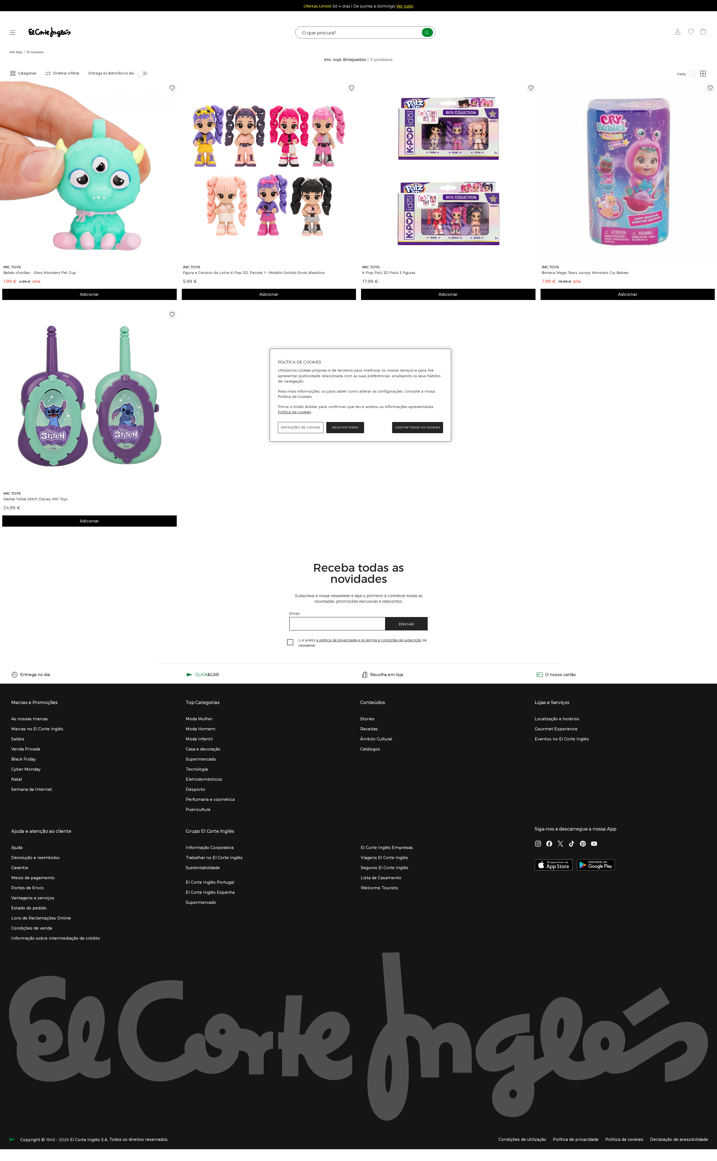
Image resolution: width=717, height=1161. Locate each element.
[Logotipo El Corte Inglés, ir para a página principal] (50, 32)
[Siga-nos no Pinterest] (582, 844)
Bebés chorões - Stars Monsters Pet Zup (39, 272)
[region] (360, 395)
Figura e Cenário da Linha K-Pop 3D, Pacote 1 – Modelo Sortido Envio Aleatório (254, 272)
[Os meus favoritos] (691, 32)
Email (294, 613)
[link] (89, 170)
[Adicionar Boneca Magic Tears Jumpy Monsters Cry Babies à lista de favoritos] (710, 88)
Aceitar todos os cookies (417, 427)
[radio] (693, 73)
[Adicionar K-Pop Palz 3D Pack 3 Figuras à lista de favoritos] (531, 88)
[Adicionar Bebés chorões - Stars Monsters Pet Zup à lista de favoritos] (172, 88)
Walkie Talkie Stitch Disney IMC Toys (35, 499)
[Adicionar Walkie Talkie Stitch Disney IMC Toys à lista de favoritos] (172, 314)
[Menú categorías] (13, 33)
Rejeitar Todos (345, 427)
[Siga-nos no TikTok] (571, 844)
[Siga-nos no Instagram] (538, 844)
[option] (89, 170)
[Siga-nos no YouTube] (594, 844)
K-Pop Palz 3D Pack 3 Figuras (388, 272)
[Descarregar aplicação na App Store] (553, 865)
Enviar (406, 624)
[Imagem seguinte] (173, 170)
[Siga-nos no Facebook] (549, 844)
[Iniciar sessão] (679, 32)
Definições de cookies (300, 427)
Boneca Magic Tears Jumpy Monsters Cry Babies (585, 272)
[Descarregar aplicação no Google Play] (596, 865)
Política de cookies (294, 412)
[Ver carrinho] (703, 32)
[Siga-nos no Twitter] (560, 844)
